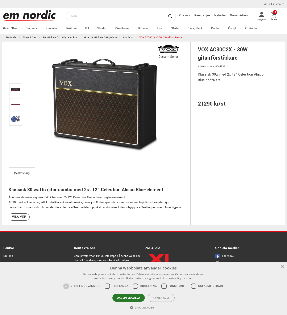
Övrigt (232, 28)
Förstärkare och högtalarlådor (60, 37)
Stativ (175, 28)
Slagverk (31, 28)
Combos (128, 37)
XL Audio (251, 28)
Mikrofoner (122, 28)
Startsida (10, 37)
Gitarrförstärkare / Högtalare (100, 37)
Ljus (160, 28)
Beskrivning (22, 173)
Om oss (185, 15)
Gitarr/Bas (10, 28)
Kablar (215, 28)
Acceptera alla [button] (128, 297)
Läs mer (188, 278)
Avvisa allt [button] (161, 297)
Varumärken (239, 15)
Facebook (228, 256)
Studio (101, 28)
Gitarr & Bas (29, 37)
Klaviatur (52, 28)
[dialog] (143, 288)
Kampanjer (202, 15)
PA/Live (71, 28)
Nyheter (220, 15)
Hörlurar (143, 28)
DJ (87, 28)
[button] (143, 307)
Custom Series (169, 57)
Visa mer (19, 217)
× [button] (282, 266)
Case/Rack (195, 28)
